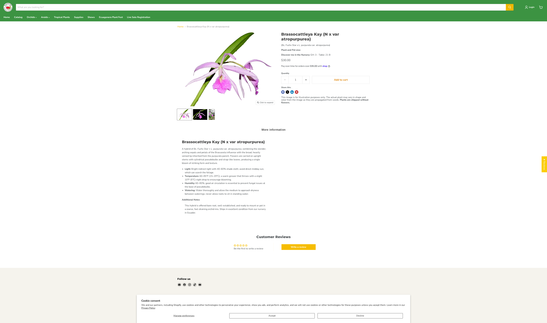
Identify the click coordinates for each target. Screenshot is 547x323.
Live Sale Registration (138, 17)
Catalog (18, 17)
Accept (272, 315)
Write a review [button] (298, 247)
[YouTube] (200, 285)
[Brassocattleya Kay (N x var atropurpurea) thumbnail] (184, 114)
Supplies (78, 17)
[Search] (510, 7)
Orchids (31, 17)
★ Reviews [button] (544, 164)
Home (7, 17)
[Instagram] (190, 285)
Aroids (45, 17)
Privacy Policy (148, 308)
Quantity (285, 73)
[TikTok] (195, 285)
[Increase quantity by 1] (306, 80)
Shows (91, 17)
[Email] (179, 285)
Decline (360, 315)
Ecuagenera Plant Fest (111, 17)
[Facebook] (184, 285)
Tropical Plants (62, 17)
